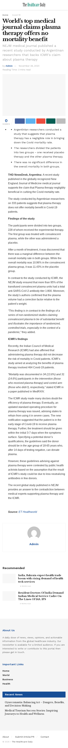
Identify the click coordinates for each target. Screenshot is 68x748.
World (5, 675)
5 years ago (25, 604)
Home (5, 15)
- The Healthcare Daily (21, 742)
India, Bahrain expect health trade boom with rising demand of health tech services (40, 578)
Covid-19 (16, 15)
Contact (45, 737)
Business (7, 679)
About (5, 737)
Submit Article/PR (24, 737)
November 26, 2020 (29, 66)
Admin (9, 66)
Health (6, 683)
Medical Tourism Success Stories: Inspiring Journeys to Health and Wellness (31, 712)
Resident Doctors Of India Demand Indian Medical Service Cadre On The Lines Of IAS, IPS (41, 596)
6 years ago (25, 586)
